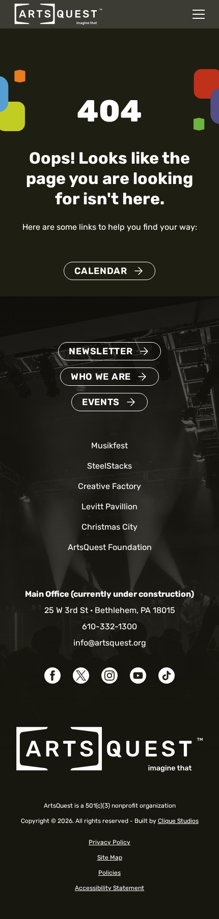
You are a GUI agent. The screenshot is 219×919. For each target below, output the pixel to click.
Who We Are (101, 376)
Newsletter (100, 351)
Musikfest (109, 445)
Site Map (109, 857)
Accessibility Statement (109, 888)
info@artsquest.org (109, 643)
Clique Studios (178, 820)
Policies (109, 872)
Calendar (100, 271)
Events (101, 402)
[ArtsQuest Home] (58, 13)
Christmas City (109, 527)
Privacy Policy (109, 842)
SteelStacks (109, 466)
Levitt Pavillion (109, 506)
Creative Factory (109, 486)
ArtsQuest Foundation (110, 547)
